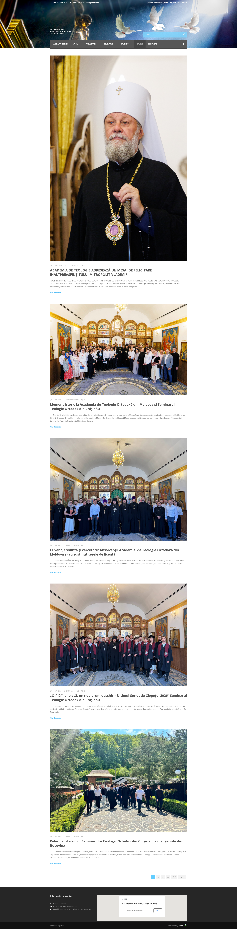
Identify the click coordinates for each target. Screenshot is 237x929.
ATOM (75, 44)
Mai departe (55, 292)
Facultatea (91, 44)
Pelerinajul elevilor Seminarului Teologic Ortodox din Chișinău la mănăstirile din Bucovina (116, 843)
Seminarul (108, 44)
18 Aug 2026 (57, 266)
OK (158, 911)
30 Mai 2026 (57, 691)
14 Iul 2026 (57, 400)
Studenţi (125, 44)
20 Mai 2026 (57, 837)
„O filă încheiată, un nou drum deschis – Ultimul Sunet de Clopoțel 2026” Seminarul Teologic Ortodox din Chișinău (118, 697)
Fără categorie (73, 266)
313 (174, 877)
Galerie (140, 44)
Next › (182, 877)
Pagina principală (60, 44)
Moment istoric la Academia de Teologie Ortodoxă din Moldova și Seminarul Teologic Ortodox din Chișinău (112, 406)
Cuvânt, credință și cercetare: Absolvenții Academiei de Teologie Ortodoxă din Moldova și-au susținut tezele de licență (114, 552)
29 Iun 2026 (57, 545)
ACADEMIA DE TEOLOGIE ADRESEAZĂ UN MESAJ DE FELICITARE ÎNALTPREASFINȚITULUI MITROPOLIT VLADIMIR (101, 272)
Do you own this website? (135, 910)
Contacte (152, 44)
